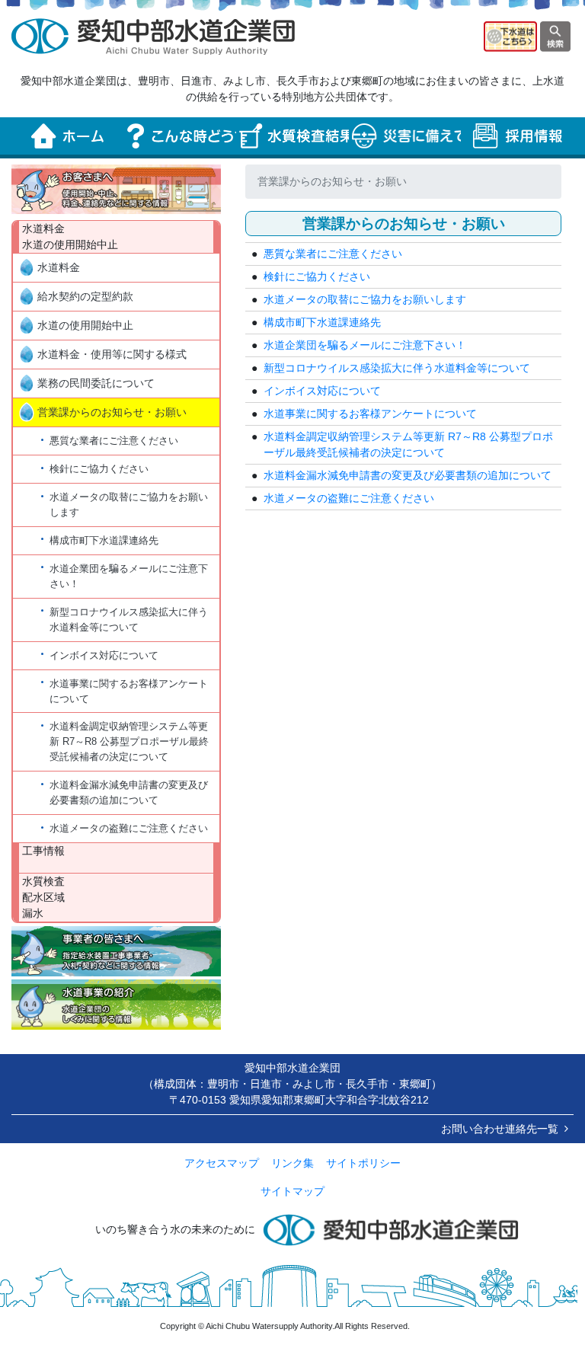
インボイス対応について (104, 655)
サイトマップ (292, 1191)
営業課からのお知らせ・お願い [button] (112, 412)
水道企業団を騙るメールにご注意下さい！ (129, 576)
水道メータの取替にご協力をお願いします (129, 504)
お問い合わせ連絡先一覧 (499, 1129)
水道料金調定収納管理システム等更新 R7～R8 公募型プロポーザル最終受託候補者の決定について (129, 741)
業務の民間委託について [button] (96, 383)
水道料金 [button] (58, 267)
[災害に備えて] (405, 136)
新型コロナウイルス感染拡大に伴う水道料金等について (129, 619)
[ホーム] (67, 136)
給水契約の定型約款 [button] (85, 296)
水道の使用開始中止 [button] (85, 325)
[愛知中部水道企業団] (153, 36)
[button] (116, 190)
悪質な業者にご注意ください (114, 440)
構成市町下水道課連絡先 (104, 540)
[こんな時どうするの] (180, 136)
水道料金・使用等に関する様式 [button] (112, 354)
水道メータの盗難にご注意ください (129, 828)
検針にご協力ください (99, 468)
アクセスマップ (221, 1163)
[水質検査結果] (292, 136)
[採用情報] (517, 136)
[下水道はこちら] (510, 36)
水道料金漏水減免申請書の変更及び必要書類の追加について (129, 792)
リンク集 (292, 1163)
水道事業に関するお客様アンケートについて (129, 691)
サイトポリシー (363, 1163)
